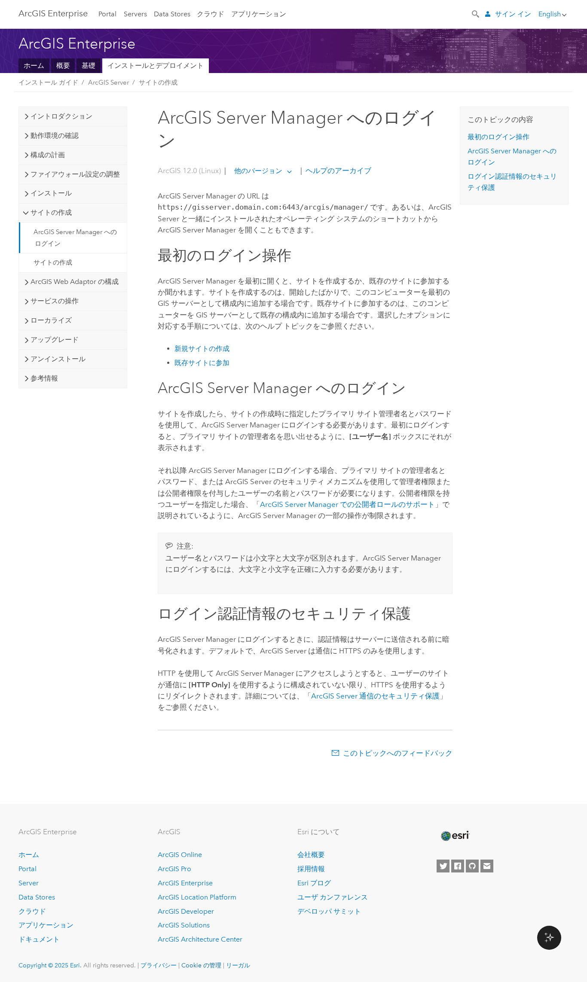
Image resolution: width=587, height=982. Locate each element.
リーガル (238, 965)
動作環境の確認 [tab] (55, 135)
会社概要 (311, 855)
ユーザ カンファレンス (332, 897)
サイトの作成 (158, 82)
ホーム (34, 65)
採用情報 (311, 869)
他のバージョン (258, 171)
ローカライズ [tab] (51, 320)
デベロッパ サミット (329, 911)
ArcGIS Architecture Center (200, 939)
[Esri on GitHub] (472, 866)
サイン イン (513, 14)
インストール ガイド (48, 82)
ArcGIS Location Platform (197, 897)
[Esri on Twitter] (443, 866)
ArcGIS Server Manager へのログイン (75, 237)
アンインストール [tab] (58, 359)
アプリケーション (258, 14)
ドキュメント (39, 939)
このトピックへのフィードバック (397, 753)
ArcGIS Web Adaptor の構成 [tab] (75, 282)
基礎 (88, 65)
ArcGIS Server (108, 82)
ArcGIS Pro (174, 869)
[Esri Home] (455, 836)
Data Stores (172, 14)
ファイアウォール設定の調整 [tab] (75, 174)
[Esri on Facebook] (457, 866)
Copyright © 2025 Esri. (50, 965)
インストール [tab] (51, 193)
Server (28, 883)
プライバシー (159, 965)
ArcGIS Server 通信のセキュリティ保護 (375, 696)
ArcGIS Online (180, 855)
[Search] (476, 13)
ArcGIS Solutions (184, 925)
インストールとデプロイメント (155, 65)
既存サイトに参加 (201, 363)
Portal (107, 14)
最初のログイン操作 (498, 137)
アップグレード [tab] (55, 339)
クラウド (210, 14)
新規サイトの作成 (201, 349)
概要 (63, 65)
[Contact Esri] (486, 866)
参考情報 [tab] (44, 378)
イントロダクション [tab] (61, 116)
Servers (135, 14)
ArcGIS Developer (186, 911)
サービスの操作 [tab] (55, 301)
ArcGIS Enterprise (53, 13)
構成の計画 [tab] (48, 155)
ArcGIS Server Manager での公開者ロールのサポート (347, 504)
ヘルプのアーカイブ (337, 170)
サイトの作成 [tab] (51, 212)
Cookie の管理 (201, 965)
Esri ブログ (314, 883)
